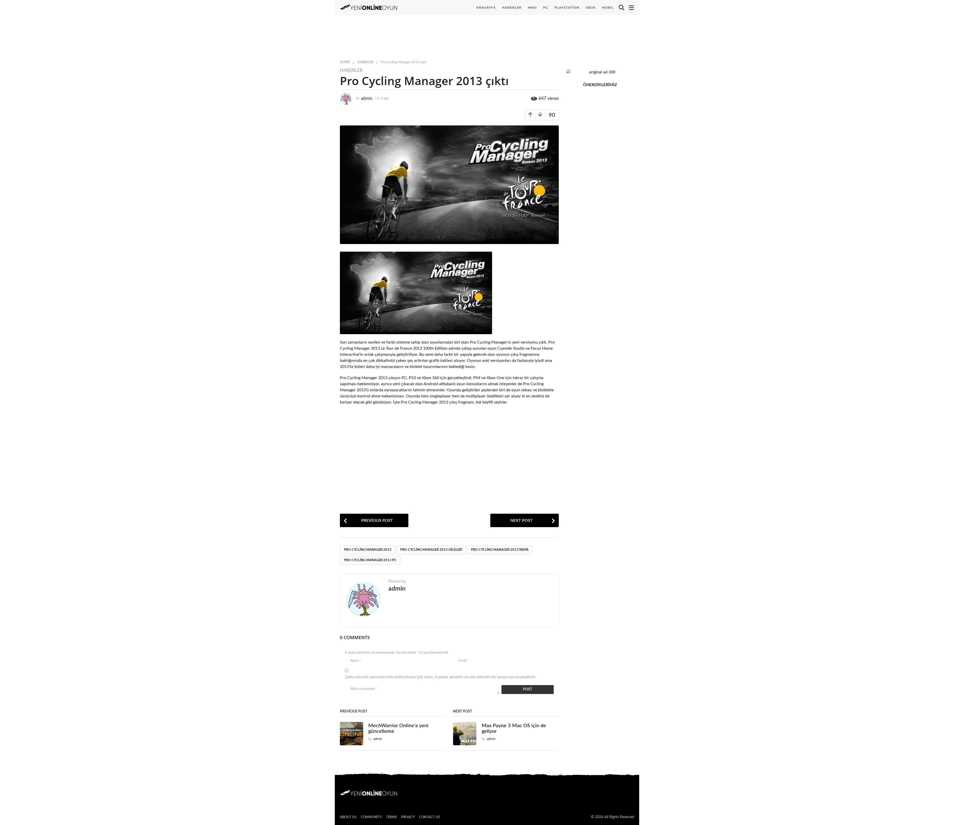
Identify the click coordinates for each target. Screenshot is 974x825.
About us (348, 817)
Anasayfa (486, 7)
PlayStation (566, 7)
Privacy (408, 817)
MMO (532, 7)
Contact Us (429, 817)
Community (371, 817)
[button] (621, 8)
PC (545, 7)
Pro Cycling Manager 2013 (367, 550)
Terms (391, 817)
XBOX (591, 7)
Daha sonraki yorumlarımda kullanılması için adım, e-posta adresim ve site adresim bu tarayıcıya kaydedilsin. (440, 677)
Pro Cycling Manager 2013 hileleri (431, 550)
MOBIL (608, 7)
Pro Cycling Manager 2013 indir (499, 550)
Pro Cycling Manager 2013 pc (370, 560)
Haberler (511, 7)
